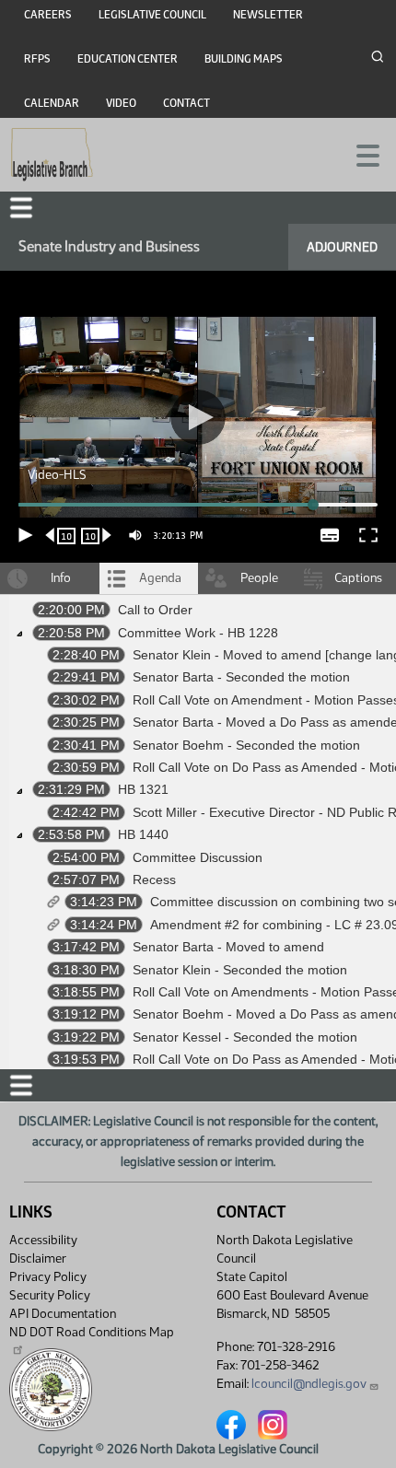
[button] (198, 734)
